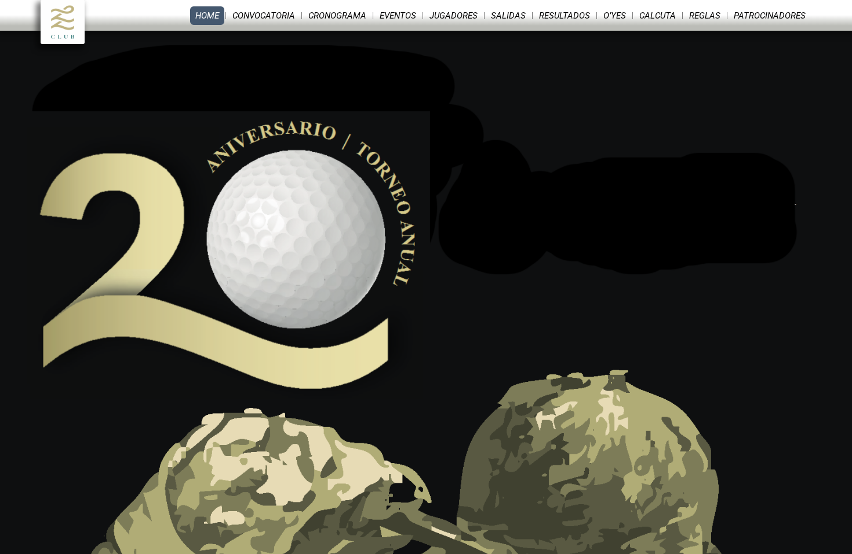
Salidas (508, 15)
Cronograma (337, 15)
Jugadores (453, 15)
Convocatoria (263, 15)
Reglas (704, 15)
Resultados (564, 15)
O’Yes (614, 15)
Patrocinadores (770, 15)
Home (207, 15)
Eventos (398, 15)
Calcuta (657, 15)
